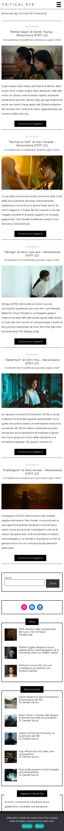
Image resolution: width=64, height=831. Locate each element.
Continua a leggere (30, 123)
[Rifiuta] (60, 822)
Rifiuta (39, 826)
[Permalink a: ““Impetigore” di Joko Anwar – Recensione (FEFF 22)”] (32, 496)
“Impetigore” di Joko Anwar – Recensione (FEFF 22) (32, 471)
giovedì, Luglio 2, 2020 (47, 260)
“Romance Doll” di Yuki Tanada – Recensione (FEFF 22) (32, 143)
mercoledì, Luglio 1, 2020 (48, 478)
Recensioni (32, 26)
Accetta (27, 826)
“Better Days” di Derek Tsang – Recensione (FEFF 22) (32, 33)
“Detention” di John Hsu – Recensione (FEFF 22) (32, 361)
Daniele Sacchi (14, 40)
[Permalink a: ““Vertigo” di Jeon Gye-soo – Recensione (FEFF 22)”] (32, 281)
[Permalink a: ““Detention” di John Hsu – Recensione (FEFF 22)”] (32, 390)
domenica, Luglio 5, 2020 (48, 40)
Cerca (8, 578)
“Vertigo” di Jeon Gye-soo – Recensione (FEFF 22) (32, 253)
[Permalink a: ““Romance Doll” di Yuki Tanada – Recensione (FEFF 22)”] (32, 172)
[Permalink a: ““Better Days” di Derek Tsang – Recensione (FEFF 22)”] (32, 62)
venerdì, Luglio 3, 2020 (48, 149)
